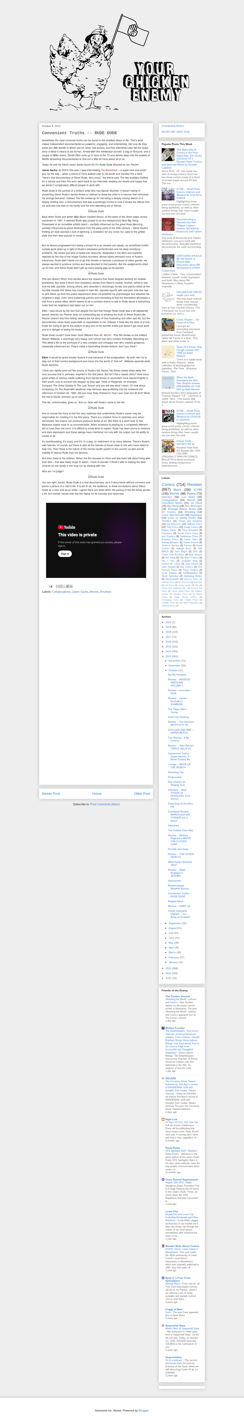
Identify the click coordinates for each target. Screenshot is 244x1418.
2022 (169, 622)
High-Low (171, 1119)
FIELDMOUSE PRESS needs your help (189, 294)
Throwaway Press (170, 600)
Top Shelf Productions (189, 603)
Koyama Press (170, 539)
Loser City (171, 1211)
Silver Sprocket (170, 576)
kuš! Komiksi (168, 536)
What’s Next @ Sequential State (182, 1328)
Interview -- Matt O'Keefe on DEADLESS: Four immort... (179, 794)
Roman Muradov (170, 542)
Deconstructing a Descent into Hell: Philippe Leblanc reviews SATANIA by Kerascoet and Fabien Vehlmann (181, 227)
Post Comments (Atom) (104, 804)
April (171, 947)
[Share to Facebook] (67, 586)
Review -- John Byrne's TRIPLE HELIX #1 (181, 747)
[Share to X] (64, 586)
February (174, 957)
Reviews (105, 591)
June (172, 937)
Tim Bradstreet (109, 170)
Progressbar (175, 777)
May (171, 942)
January (173, 962)
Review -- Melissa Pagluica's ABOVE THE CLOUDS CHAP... (179, 840)
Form (168, 1312)
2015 (169, 646)
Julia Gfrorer (191, 564)
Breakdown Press (189, 536)
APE (197, 585)
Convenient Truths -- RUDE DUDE (179, 895)
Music (177, 489)
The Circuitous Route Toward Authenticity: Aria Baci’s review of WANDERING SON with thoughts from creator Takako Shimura (181, 1087)
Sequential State (175, 1325)
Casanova (167, 533)
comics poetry (184, 585)
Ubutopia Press (168, 606)
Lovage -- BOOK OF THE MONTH (179, 766)
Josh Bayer (181, 551)
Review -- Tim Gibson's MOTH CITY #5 (181, 723)
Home (97, 793)
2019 (169, 627)
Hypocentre (174, 880)
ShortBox (166, 521)
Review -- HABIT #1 (179, 906)
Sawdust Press (180, 594)
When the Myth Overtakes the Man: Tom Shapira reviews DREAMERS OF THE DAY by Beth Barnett (188, 383)
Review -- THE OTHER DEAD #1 (181, 856)
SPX (195, 551)
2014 (169, 651)
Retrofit (191, 500)
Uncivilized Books (172, 502)
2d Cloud (196, 502)
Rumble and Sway (178, 849)
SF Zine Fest (184, 582)
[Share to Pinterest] (71, 586)
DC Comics (169, 512)
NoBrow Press (194, 524)
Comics (168, 484)
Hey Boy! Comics (189, 557)
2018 (169, 631)
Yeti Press (169, 585)
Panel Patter (172, 1147)
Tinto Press (172, 527)
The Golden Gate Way (180, 830)
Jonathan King (189, 561)
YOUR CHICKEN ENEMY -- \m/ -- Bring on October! (179, 914)
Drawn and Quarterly (190, 521)
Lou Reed (188, 496)
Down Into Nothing (178, 717)
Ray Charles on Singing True (176, 783)
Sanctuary (173, 825)
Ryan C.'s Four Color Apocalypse (178, 1279)
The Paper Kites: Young (177, 711)
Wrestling (190, 512)
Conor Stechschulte (173, 515)
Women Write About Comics (182, 1246)
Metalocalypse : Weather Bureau (178, 887)
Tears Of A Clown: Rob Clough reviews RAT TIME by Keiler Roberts (189, 351)
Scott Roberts (169, 573)
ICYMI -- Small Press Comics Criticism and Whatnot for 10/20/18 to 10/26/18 (188, 415)
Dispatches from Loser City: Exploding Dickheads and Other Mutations (181, 1217)
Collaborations (61, 591)
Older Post (142, 793)
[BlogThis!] (61, 586)
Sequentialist (173, 1357)
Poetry (191, 493)
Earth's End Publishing (172, 588)
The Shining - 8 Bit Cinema (178, 739)
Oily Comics (186, 567)
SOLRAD (170, 1078)
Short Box (197, 582)
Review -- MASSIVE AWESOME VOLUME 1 (179, 682)
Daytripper (196, 515)
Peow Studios (190, 570)
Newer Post (51, 793)
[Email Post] (50, 586)
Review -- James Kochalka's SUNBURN (177, 701)
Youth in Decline (170, 545)
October (173, 670)
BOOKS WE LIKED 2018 (175, 131)
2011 (169, 973)
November (175, 665)
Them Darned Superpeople (181, 1179)
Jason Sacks (80, 591)
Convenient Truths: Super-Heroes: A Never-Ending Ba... (180, 756)
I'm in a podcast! (174, 1360)
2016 (169, 641)
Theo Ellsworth (190, 530)
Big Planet (173, 505)
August (173, 928)
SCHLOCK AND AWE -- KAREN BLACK (181, 731)
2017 (169, 636)
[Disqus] (96, 644)
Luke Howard (168, 567)
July (171, 932)
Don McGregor (193, 505)
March (172, 952)
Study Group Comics (186, 597)
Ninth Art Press (168, 582)
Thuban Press (191, 600)
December (175, 660)
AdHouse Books (191, 579)
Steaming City (176, 772)
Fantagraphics (170, 500)
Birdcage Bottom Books (182, 508)
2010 (169, 978)
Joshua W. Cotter (171, 564)
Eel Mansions (174, 524)
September (175, 923)
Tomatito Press (168, 603)
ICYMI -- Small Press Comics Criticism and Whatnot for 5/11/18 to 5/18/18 (189, 193)
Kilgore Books (169, 530)
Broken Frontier (175, 1028)
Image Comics (191, 527)
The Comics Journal (177, 996)
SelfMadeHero (190, 573)
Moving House (173, 1283)
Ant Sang (170, 557)
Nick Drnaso (195, 554)
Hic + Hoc (168, 561)
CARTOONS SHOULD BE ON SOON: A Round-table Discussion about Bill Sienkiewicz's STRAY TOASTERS (182, 263)
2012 (169, 968)
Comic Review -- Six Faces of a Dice (187, 321)
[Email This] (57, 586)
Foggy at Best (174, 1309)
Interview (167, 496)
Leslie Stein (191, 539)
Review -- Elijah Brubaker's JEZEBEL (176, 872)
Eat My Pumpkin (177, 674)
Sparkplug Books (193, 576)
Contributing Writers (173, 125)
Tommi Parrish (190, 542)
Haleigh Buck (183, 548)
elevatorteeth (172, 579)
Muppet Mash (175, 901)
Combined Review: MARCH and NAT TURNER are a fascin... (179, 816)
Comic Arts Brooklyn (173, 554)
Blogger (143, 1410)
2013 (169, 656)
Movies (94, 591)
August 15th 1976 (174, 1182)
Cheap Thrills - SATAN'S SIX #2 (185, 442)
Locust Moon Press (181, 591)
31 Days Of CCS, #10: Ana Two (182, 1122)
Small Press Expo (188, 533)
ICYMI (198, 489)
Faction (188, 545)
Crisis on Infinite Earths (182, 517)
